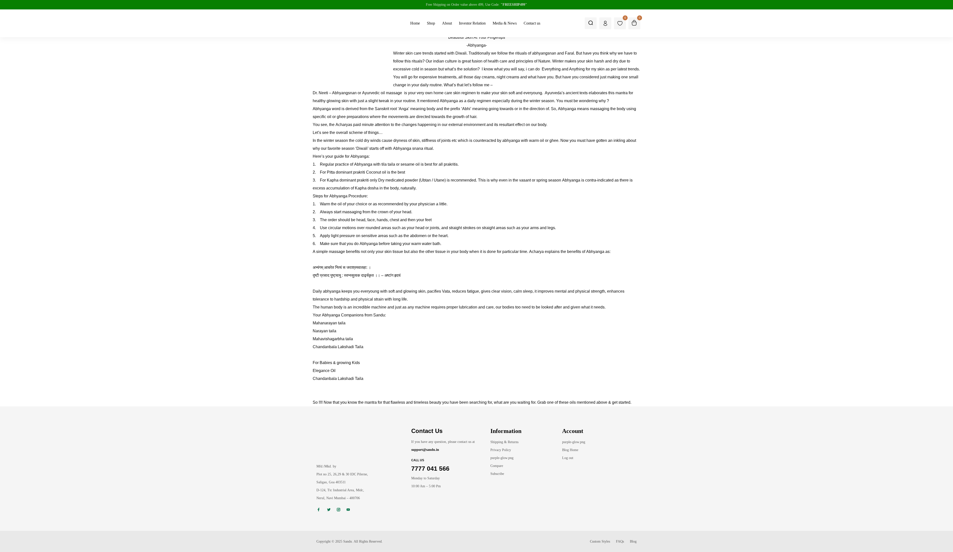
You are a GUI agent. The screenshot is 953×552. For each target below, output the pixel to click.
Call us (417, 460)
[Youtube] (348, 509)
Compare (496, 466)
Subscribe (497, 474)
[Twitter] (329, 509)
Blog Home (570, 450)
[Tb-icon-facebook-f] (319, 509)
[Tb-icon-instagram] (338, 509)
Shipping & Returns (504, 442)
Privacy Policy (500, 450)
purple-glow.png (501, 458)
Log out (567, 458)
